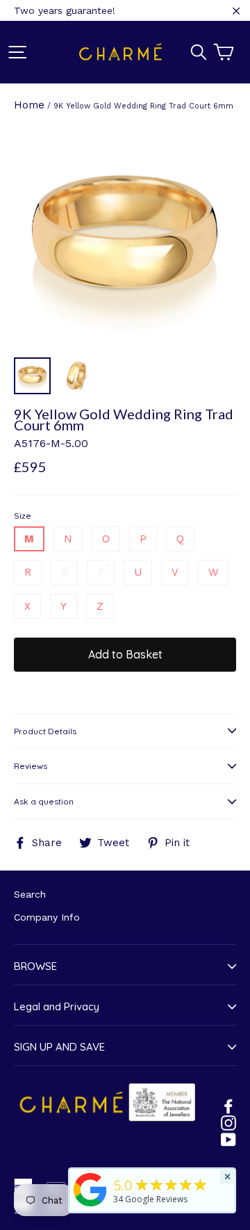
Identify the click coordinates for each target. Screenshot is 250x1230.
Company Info (47, 917)
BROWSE (35, 966)
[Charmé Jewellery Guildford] (90, 1206)
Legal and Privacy (56, 1006)
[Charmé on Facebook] (228, 1105)
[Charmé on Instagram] (228, 1122)
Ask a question (44, 801)
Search (30, 894)
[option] (125, 238)
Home (29, 105)
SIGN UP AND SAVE (59, 1046)
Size (22, 515)
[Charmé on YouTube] (228, 1139)
